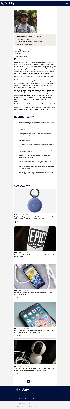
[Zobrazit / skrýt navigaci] (67, 4)
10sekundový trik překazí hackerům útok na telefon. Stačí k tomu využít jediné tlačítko (35, 139)
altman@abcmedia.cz (22, 56)
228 (38, 381)
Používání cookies (19, 398)
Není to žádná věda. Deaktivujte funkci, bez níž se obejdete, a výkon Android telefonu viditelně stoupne (36, 172)
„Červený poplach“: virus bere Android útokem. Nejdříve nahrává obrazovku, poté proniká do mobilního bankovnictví (35, 161)
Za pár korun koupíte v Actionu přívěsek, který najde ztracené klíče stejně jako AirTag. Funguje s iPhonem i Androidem (34, 218)
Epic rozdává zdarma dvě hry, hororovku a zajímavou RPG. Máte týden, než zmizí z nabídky (34, 255)
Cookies (11, 398)
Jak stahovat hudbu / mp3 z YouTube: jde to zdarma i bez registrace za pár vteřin (36, 128)
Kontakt (29, 394)
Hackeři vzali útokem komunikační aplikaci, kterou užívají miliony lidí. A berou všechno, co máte (36, 150)
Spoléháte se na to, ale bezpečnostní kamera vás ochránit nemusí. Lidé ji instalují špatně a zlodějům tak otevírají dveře (34, 369)
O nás (22, 394)
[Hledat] (62, 4)
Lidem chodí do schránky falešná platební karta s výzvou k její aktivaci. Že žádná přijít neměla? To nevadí (35, 134)
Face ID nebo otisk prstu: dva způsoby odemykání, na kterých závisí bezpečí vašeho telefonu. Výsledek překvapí (34, 331)
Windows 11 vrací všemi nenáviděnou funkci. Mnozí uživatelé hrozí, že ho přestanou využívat (36, 167)
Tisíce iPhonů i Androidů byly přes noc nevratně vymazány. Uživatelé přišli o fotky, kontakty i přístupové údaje (36, 145)
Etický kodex (28, 398)
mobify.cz (16, 8)
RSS (33, 398)
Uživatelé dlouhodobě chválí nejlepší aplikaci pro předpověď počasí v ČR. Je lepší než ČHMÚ (36, 123)
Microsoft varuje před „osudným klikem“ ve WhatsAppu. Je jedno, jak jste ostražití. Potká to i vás (36, 156)
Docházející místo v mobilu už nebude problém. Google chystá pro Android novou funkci (33, 293)
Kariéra (15, 394)
